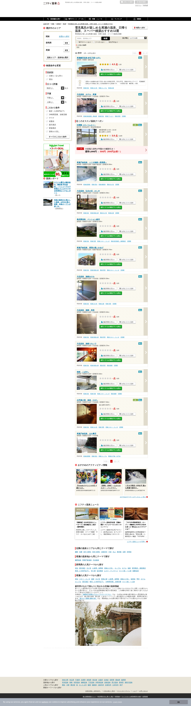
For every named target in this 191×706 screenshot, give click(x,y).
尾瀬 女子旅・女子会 (114, 456)
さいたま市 (83, 685)
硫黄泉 (133, 579)
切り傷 (93, 571)
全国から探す (64, 36)
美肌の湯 (104, 579)
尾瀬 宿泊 (86, 88)
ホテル (124, 568)
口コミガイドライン (123, 691)
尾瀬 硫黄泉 (86, 184)
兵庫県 (83, 680)
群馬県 (89, 680)
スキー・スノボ (84, 579)
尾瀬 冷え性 (93, 88)
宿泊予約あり (113, 42)
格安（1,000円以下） (82, 571)
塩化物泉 (100, 571)
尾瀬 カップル (103, 88)
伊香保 (129, 552)
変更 (66, 43)
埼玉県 (71, 680)
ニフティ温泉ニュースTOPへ (136, 541)
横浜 (63, 685)
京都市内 (108, 685)
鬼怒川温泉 (128, 682)
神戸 (121, 685)
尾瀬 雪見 (117, 116)
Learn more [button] (117, 702)
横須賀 (73, 685)
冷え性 (89, 568)
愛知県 (117, 680)
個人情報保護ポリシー (89, 696)
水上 (114, 552)
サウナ (51, 118)
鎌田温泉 (78, 560)
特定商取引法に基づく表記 (105, 696)
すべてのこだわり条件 (58, 137)
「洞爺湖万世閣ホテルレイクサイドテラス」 (96, 594)
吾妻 (80, 552)
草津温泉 (65, 682)
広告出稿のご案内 (109, 691)
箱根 (71, 682)
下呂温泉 (91, 682)
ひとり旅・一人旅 (125, 571)
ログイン (138, 5)
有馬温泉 (77, 682)
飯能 (89, 685)
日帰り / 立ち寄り (56, 76)
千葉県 (77, 680)
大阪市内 (101, 685)
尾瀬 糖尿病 (102, 184)
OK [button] (178, 702)
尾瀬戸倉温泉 (87, 560)
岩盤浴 (51, 121)
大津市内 (115, 685)
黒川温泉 (115, 682)
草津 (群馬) (96, 552)
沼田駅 (124, 116)
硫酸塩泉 (136, 571)
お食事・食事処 (97, 568)
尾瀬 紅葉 (111, 88)
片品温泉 (96, 560)
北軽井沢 (104, 552)
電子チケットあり (85, 42)
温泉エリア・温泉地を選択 (57, 57)
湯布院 (121, 682)
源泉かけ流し (109, 568)
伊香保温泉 (99, 682)
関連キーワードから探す (52, 687)
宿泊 (76, 568)
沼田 (124, 552)
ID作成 (145, 5)
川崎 (67, 685)
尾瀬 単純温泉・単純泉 (90, 116)
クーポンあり (100, 42)
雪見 (138, 579)
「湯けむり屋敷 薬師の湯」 (87, 598)
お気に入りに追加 (127, 69)
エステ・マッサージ (111, 571)
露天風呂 (82, 568)
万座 (110, 552)
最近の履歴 (141, 2)
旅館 (129, 568)
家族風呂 (52, 128)
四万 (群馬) (87, 552)
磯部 (76, 552)
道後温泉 (107, 682)
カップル (118, 568)
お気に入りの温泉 (127, 2)
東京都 (94, 680)
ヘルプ (135, 691)
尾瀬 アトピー (109, 116)
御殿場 (94, 685)
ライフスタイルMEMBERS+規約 (131, 696)
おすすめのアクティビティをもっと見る (133, 497)
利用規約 (117, 696)
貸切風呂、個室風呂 (139, 568)
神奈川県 (65, 680)
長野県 (112, 680)
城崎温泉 (84, 682)
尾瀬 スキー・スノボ (103, 241)
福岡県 (123, 680)
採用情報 (145, 696)
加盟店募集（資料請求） (93, 691)
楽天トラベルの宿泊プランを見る (111, 74)
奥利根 (119, 552)
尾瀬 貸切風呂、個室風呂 (118, 241)
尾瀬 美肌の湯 (94, 213)
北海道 (106, 680)
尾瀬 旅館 (110, 365)
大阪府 (100, 680)
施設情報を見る (108, 69)
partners (45, 702)
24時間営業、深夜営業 (113, 582)
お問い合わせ (143, 691)
